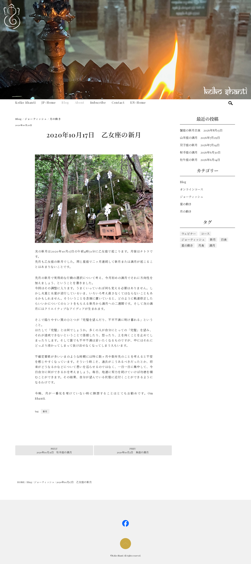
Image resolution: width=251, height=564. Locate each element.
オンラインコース (191, 189)
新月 (45, 411)
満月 (212, 245)
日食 (224, 239)
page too (125, 543)
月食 (201, 245)
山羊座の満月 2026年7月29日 (200, 138)
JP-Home (49, 102)
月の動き (55, 118)
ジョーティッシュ (36, 118)
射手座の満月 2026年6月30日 (200, 152)
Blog (65, 102)
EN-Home (138, 102)
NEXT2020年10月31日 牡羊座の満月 (54, 450)
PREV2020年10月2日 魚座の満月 (133, 450)
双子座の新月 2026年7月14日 (200, 145)
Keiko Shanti (25, 102)
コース (205, 234)
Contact (118, 102)
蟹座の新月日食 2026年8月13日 (201, 130)
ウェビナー (188, 234)
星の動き (186, 204)
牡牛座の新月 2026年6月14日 (200, 160)
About (79, 102)
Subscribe (98, 102)
